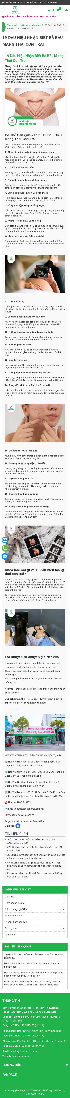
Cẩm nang (10, 934)
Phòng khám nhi (13, 915)
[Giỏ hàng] (58, 10)
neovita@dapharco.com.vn (24, 1051)
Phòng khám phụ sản (16, 922)
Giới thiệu (9, 896)
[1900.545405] (5, 548)
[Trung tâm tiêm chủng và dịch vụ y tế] (15, 9)
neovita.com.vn (21, 1056)
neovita (27, 821)
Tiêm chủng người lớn (16, 909)
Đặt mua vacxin (34, 16)
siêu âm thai (37, 821)
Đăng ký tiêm (12, 16)
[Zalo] (5, 540)
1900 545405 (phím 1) (32, 1025)
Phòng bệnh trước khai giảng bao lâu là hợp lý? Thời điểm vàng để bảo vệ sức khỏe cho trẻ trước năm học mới (34, 865)
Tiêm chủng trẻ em (15, 903)
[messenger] (5, 556)
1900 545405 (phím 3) (32, 1035)
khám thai (17, 821)
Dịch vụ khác (11, 928)
